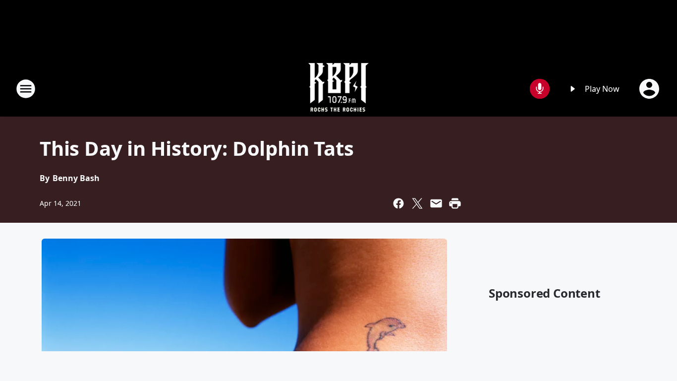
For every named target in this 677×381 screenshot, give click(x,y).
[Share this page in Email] (436, 203)
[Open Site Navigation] (26, 89)
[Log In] (650, 89)
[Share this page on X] (417, 203)
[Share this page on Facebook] (398, 203)
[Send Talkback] (540, 89)
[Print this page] (455, 203)
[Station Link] (338, 89)
